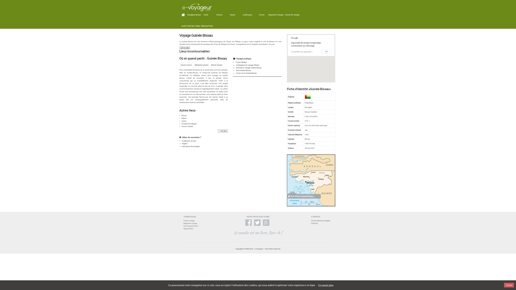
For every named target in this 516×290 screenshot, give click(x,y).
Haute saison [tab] (186, 65)
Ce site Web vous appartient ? (302, 52)
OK (326, 51)
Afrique (197, 26)
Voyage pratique (194, 14)
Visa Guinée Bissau (243, 70)
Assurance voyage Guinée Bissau (249, 68)
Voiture (219, 14)
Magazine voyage (190, 223)
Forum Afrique (241, 62)
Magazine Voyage (275, 14)
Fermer (509, 285)
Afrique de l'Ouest (207, 26)
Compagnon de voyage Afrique (247, 65)
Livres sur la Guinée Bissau (246, 73)
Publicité (314, 223)
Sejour (232, 14)
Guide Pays (191, 26)
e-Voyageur (259, 249)
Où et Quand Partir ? (191, 226)
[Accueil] (197, 7)
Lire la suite (184, 48)
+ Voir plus (223, 131)
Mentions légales (323, 221)
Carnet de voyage (292, 14)
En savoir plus (325, 285)
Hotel (206, 14)
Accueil (183, 26)
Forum (261, 14)
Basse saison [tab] (216, 65)
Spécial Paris (188, 229)
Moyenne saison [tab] (201, 65)
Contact (314, 221)
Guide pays (247, 14)
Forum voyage (188, 221)
